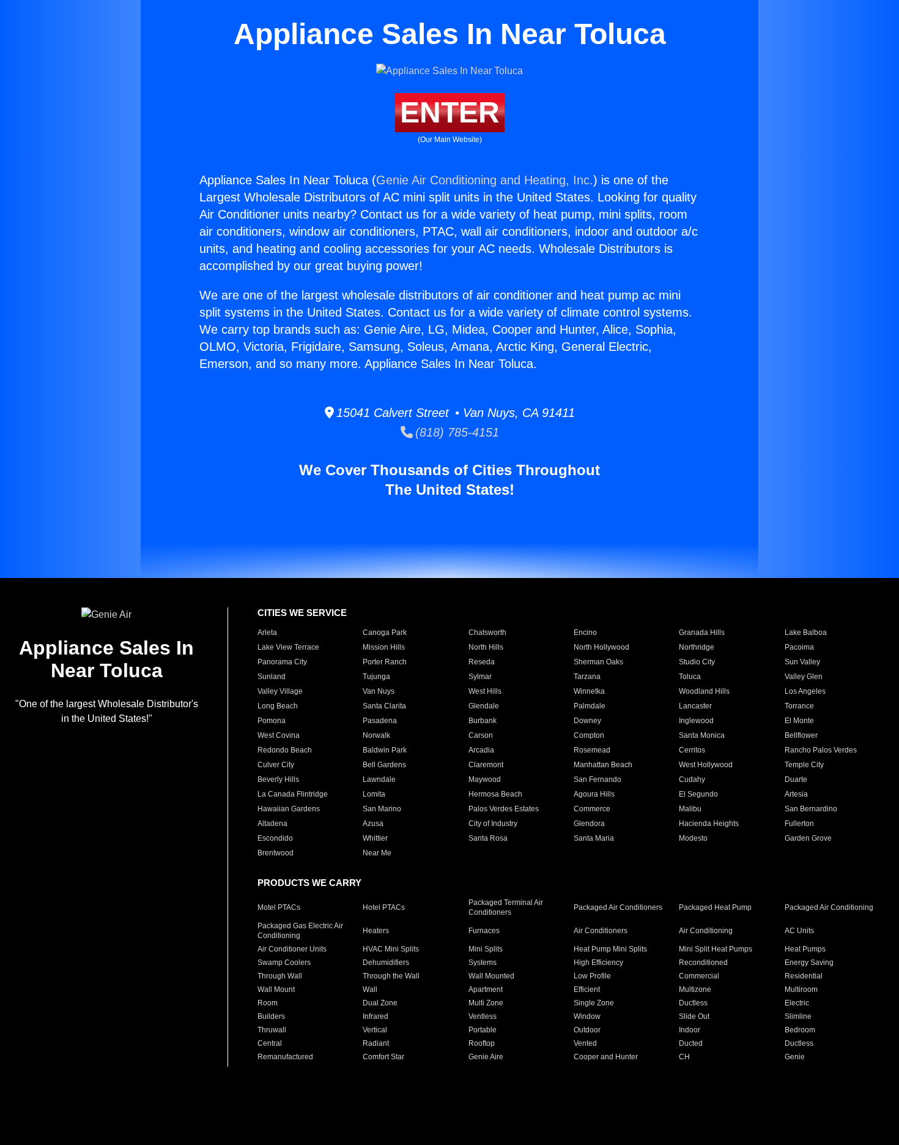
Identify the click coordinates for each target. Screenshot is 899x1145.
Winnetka (589, 691)
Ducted (691, 1043)
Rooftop (481, 1043)
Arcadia (481, 750)
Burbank (482, 720)
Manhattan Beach (603, 764)
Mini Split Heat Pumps (715, 949)
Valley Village (280, 691)
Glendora (589, 823)
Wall (370, 989)
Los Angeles (805, 691)
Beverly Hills (278, 779)
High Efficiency (598, 962)
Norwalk (376, 735)
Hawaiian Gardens (288, 809)
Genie (795, 1057)
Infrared (375, 1016)
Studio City (697, 662)
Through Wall (279, 976)
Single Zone (594, 1003)
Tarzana (587, 676)
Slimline (798, 1016)
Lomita (374, 794)
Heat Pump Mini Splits (610, 949)
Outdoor (587, 1030)
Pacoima (799, 647)
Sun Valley (802, 662)
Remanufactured (285, 1057)
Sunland (271, 676)
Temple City (804, 764)
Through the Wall (391, 976)
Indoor (689, 1030)
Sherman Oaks (598, 662)
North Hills (485, 647)
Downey (587, 720)
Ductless (693, 1003)
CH (684, 1057)
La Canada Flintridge (292, 794)
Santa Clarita (384, 706)
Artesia (796, 794)
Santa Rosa (488, 838)
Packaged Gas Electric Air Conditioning (300, 931)
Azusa (373, 823)
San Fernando (597, 779)
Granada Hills (702, 632)
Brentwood (275, 853)
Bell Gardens (384, 764)
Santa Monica (702, 735)
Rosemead (592, 750)
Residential (804, 976)
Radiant (376, 1043)
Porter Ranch (385, 662)
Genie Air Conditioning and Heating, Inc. (484, 180)
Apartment (485, 989)
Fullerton (799, 823)
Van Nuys (378, 691)
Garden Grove (808, 838)
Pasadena (380, 720)
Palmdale (589, 706)
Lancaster (695, 706)
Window (587, 1016)
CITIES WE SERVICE (302, 612)
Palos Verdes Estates (503, 809)
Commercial (699, 976)
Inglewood (696, 720)
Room (267, 1003)
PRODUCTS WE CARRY (309, 882)
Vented (585, 1043)
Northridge (696, 647)
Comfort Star (383, 1057)
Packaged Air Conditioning (829, 907)
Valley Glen (804, 676)
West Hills (484, 691)
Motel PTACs (278, 907)
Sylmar (480, 676)
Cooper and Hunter (606, 1057)
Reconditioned (703, 962)
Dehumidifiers (386, 962)
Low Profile (592, 976)
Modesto (693, 838)
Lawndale (379, 779)
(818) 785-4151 (456, 432)
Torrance (799, 706)
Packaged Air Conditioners (618, 907)
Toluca (690, 676)
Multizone (695, 989)
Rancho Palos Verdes (821, 750)
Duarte (796, 779)
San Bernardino (811, 809)
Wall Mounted (491, 976)
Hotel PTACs (384, 907)
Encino (585, 632)
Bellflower (801, 735)
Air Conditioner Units (292, 949)
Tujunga (376, 676)
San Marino (382, 809)
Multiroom (801, 989)
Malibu (690, 809)
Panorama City (282, 662)
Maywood (484, 779)
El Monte (799, 720)
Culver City (275, 764)
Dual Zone (380, 1003)
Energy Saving (809, 962)
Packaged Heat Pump (715, 907)
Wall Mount (276, 989)
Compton (589, 735)
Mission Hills (384, 647)
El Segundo (698, 794)
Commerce (592, 809)
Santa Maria (594, 838)
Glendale (483, 706)
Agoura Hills (594, 794)
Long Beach (277, 706)
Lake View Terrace (288, 647)
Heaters (376, 930)
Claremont (485, 764)
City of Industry (492, 823)
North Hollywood (601, 647)
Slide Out (694, 1016)
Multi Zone (485, 1003)
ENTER (450, 112)
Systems (482, 962)
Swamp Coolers (284, 962)
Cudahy (692, 779)
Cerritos (692, 750)
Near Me (377, 853)
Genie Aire (485, 1057)
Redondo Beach (284, 750)
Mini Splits (485, 949)
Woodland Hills (704, 691)
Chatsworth (487, 632)
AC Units (799, 930)
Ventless (482, 1016)
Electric (797, 1003)
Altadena (272, 823)
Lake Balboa (806, 632)
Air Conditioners (600, 930)
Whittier (375, 838)
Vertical (375, 1030)
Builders (271, 1016)
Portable (482, 1030)
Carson (480, 735)
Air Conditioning (706, 930)
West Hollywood (706, 764)
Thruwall (271, 1030)
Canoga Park (385, 632)
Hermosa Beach (495, 794)
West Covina (278, 735)
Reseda (481, 662)
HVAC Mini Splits (391, 949)
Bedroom (800, 1030)
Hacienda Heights (709, 823)
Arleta (267, 632)
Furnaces (484, 930)
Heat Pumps (805, 949)
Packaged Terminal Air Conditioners (505, 907)
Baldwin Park (385, 750)
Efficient (587, 989)
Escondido (275, 838)
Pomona (271, 720)
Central (269, 1043)
